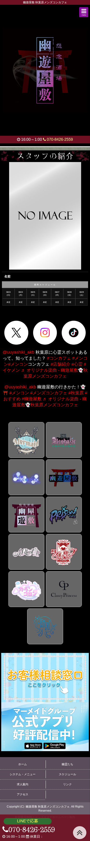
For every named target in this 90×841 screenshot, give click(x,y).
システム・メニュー (23, 774)
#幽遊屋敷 (32, 398)
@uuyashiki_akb (18, 352)
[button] (83, 12)
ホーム (22, 764)
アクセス (22, 794)
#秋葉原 (76, 393)
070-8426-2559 (59, 139)
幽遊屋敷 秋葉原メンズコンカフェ (48, 806)
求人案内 (22, 784)
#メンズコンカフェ (48, 393)
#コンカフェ (59, 358)
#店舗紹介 (60, 364)
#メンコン (18, 364)
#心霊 (77, 364)
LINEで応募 (27, 821)
